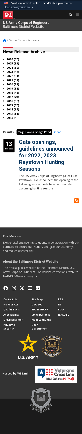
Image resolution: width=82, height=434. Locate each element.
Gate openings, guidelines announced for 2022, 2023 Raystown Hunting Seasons (46, 155)
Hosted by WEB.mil (15, 373)
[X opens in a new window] (22, 288)
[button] (19, 7)
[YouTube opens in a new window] (30, 288)
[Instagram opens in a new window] (14, 288)
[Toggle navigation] (76, 15)
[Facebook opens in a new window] (5, 288)
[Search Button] (69, 15)
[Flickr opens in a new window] (38, 288)
